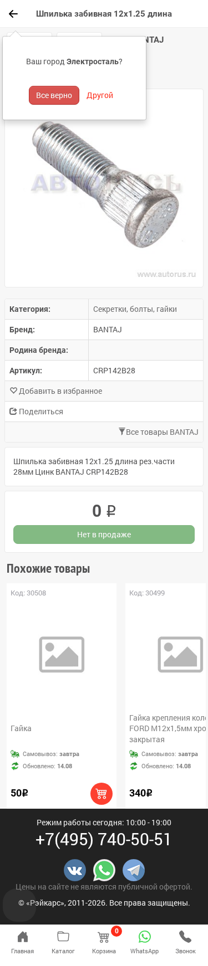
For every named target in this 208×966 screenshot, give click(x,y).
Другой (100, 95)
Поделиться (40, 411)
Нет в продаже (104, 534)
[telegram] (134, 869)
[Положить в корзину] (101, 794)
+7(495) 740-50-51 (104, 839)
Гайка (21, 728)
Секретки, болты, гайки (135, 309)
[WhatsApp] (104, 869)
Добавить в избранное (59, 391)
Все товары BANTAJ (162, 432)
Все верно (54, 95)
